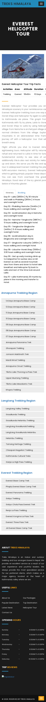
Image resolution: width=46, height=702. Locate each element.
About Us (6, 598)
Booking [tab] (21, 192)
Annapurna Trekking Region (19, 293)
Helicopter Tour (30, 607)
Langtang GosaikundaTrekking (20, 426)
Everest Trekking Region (16, 473)
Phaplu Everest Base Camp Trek (21, 486)
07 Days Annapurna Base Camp (21, 336)
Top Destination (30, 603)
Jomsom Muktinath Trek (17, 354)
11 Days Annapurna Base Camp (20, 312)
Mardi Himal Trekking (15, 360)
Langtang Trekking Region (18, 400)
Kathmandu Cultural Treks (18, 456)
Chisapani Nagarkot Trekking (19, 450)
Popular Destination (10, 603)
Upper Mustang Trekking (17, 378)
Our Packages (29, 598)
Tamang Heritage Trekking (18, 444)
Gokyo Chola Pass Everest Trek (20, 504)
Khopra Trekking (13, 389)
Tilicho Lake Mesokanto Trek (19, 384)
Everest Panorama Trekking (19, 492)
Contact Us (7, 612)
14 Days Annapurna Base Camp (21, 300)
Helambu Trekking (14, 438)
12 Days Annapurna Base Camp (20, 306)
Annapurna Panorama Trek (18, 342)
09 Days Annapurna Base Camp (21, 324)
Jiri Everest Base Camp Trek (19, 528)
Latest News (7, 607)
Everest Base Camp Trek (17, 480)
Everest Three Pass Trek (17, 522)
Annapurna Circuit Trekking (18, 366)
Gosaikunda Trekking (15, 414)
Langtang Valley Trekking (17, 408)
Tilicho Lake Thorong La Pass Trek (21, 372)
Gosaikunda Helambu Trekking (20, 420)
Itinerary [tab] (10, 192)
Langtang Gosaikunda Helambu (21, 432)
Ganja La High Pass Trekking (19, 462)
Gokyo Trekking (13, 498)
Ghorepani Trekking (15, 348)
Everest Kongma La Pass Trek (19, 516)
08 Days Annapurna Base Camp (21, 330)
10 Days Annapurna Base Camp (20, 318)
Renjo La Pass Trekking (16, 510)
